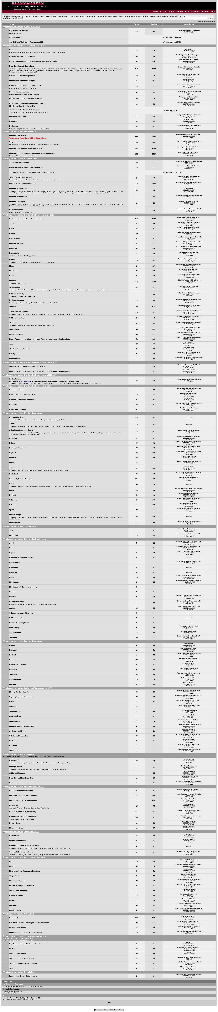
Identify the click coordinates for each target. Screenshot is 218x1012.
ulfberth (190, 62)
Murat (190, 646)
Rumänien (98, 517)
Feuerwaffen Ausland (33, 641)
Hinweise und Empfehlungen (53, 470)
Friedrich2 (190, 267)
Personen (52, 206)
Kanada (32, 70)
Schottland (68, 193)
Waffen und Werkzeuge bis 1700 (38, 688)
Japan (11, 70)
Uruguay (57, 426)
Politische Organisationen (63, 383)
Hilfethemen (195, 11)
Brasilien (43, 69)
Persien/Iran (50, 486)
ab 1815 (27, 283)
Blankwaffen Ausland (33, 413)
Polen (71, 70)
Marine (51, 383)
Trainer (190, 391)
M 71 (190, 330)
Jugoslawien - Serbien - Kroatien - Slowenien (64, 517)
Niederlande (40, 70)
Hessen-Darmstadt (35, 262)
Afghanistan (22, 433)
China (57, 69)
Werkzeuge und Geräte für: (35, 857)
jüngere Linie (22, 296)
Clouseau (190, 960)
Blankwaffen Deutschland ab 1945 (38, 386)
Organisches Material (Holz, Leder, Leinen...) (55, 848)
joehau (190, 69)
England (80, 69)
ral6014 (190, 549)
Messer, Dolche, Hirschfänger (61, 763)
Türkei (24, 72)
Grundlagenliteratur (33, 191)
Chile (35, 426)
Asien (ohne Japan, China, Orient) (64, 191)
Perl (190, 335)
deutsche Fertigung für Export (97, 290)
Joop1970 (190, 289)
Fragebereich (30, 131)
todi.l (190, 355)
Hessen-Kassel (23, 262)
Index (213, 11)
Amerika (48, 191)
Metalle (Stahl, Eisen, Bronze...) (28, 848)
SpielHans (190, 536)
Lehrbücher (44, 206)
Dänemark (63, 69)
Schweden (97, 70)
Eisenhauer (190, 179)
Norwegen (49, 70)
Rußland (61, 193)
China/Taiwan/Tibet (33, 433)
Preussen (190, 77)
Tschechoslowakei (15, 72)
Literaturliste (22, 191)
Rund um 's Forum (32, 27)
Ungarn (30, 72)
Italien (121, 69)
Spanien (112, 70)
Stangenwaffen (30, 526)
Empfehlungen (30, 159)
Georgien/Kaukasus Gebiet (49, 433)
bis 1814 (20, 283)
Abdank (190, 703)
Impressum (205, 11)
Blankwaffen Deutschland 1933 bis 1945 (41, 375)
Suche (187, 11)
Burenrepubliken (39, 420)
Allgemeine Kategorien (34, 46)
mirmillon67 (190, 496)
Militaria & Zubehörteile (34, 787)
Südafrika (49, 420)
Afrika (43, 191)
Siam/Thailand (14, 434)
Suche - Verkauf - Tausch (35, 936)
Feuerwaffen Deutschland (35, 539)
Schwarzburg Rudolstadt (26, 325)
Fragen (66, 470)
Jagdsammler (190, 578)
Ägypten (20, 486)
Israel (115, 69)
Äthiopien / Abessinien (25, 420)
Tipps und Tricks (31, 832)
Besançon (190, 506)
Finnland (87, 69)
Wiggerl (190, 842)
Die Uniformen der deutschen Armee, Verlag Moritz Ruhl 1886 (61, 204)
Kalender (180, 11)
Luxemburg (83, 517)
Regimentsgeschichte (25, 204)
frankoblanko (190, 469)
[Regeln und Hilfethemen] (14, 18)
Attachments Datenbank (206, 21)
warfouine (190, 955)
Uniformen (36, 204)
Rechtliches (29, 972)
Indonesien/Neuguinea (72, 433)
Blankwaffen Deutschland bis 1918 (39, 215)
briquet (190, 401)
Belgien (36, 69)
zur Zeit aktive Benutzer (13, 984)
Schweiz (105, 70)
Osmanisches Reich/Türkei (64, 486)
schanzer (190, 727)
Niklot (190, 272)
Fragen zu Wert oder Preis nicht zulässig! (45, 144)
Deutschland (72, 69)
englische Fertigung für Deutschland (51, 290)
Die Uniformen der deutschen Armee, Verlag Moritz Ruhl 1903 (103, 204)
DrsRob (190, 796)
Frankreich (94, 69)
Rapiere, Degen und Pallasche (41, 763)
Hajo (190, 818)
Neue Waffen (29, 754)
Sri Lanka (23, 434)
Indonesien (103, 69)
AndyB (190, 480)
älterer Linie (31, 296)
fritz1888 (190, 230)
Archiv (109, 1002)
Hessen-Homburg (48, 262)
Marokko (42, 486)
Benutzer (172, 11)
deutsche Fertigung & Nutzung (28, 290)
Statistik (6, 995)
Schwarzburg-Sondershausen (44, 325)
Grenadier (190, 308)
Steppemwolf (190, 144)
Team (164, 11)
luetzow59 (190, 901)
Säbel (27, 763)
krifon (4, 993)
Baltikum (21, 517)
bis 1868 (20, 470)
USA (35, 72)
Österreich (56, 70)
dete (190, 87)
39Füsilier (190, 94)
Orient (42, 193)
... (189, 30)
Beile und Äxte (34, 769)
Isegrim (190, 603)
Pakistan (64, 70)
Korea (88, 433)
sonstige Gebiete (58, 420)
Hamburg (27, 256)
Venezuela (69, 426)
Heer (39, 383)
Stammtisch (29, 914)
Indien (110, 69)
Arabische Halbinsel (31, 486)
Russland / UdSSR (87, 70)
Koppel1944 (190, 768)
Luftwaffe (45, 383)
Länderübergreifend (15, 193)
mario (190, 211)
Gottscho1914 (190, 950)
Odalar (12, 993)
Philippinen (116, 433)
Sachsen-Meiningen (57, 314)
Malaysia (94, 433)
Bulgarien (51, 69)
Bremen (20, 256)
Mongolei (101, 433)
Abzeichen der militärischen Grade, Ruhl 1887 (24, 206)
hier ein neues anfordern (152, 16)
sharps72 (190, 117)
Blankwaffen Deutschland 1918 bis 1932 (41, 362)
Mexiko (47, 426)
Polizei (75, 383)
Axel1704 (190, 964)
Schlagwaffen (44, 769)
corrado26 (190, 105)
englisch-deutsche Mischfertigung (75, 290)
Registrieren (157, 11)
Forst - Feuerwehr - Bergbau (27, 383)
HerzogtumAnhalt (190, 57)
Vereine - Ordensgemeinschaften (89, 383)
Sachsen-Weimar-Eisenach (74, 314)
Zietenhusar (190, 33)
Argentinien (21, 69)
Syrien (76, 486)
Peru (52, 426)
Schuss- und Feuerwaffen (58, 769)
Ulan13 (190, 99)
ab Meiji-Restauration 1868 (33, 470)
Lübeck (34, 256)
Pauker (190, 244)
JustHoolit (190, 220)
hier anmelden (101, 16)
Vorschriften (105, 193)
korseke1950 (190, 168)
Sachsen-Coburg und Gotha (41, 314)
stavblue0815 (190, 52)
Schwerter (21, 763)
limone (190, 583)
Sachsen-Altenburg (24, 314)
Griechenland (43, 517)
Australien (29, 69)
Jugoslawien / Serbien (21, 70)
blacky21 (190, 82)
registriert (14, 16)
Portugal (76, 70)
